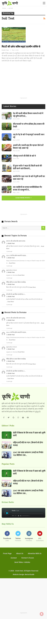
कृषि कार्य (6, 29)
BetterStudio (29, 574)
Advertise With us (34, 553)
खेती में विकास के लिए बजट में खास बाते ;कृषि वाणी (29, 434)
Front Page (7, 553)
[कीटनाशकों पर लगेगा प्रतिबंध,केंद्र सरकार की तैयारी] (7, 126)
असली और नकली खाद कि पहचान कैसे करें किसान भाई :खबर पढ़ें (28, 147)
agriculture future (11, 270)
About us (19, 553)
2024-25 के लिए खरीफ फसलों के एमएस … (16, 256)
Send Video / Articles (22, 562)
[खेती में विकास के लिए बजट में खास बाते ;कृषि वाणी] (7, 435)
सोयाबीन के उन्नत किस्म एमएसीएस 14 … (16, 294)
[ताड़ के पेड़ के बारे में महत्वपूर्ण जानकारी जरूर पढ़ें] (7, 137)
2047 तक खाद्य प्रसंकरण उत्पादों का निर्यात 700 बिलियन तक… (28, 454)
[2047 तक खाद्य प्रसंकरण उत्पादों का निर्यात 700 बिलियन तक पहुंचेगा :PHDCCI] (7, 455)
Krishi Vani (11, 244)
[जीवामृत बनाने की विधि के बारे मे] (7, 158)
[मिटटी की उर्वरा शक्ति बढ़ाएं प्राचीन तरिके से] (14, 35)
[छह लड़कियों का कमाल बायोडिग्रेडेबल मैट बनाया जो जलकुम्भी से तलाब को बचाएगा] (7, 189)
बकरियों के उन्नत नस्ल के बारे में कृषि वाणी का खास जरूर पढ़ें (29, 178)
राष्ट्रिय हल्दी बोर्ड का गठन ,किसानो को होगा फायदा (28, 444)
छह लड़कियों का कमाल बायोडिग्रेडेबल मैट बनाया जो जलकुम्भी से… (27, 188)
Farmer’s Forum (27, 558)
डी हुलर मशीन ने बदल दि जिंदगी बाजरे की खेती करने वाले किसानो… (27, 167)
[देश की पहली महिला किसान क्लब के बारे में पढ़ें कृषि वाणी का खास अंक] (7, 115)
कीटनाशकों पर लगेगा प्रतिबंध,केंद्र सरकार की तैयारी (28, 125)
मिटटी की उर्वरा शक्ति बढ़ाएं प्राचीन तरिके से (21, 46)
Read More (12, 263)
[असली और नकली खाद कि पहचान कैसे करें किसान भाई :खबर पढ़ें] (7, 147)
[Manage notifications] (41, 614)
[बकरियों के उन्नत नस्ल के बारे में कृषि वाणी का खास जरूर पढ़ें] (7, 178)
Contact (14, 558)
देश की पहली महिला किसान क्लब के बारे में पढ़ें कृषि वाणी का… (28, 115)
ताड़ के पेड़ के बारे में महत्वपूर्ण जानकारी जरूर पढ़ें (28, 136)
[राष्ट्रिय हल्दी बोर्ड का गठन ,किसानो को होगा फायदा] (7, 445)
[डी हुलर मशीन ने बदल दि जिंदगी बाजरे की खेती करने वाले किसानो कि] (7, 168)
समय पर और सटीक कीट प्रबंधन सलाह (15, 241)
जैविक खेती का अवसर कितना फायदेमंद (16, 282)
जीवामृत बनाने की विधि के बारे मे (24, 156)
